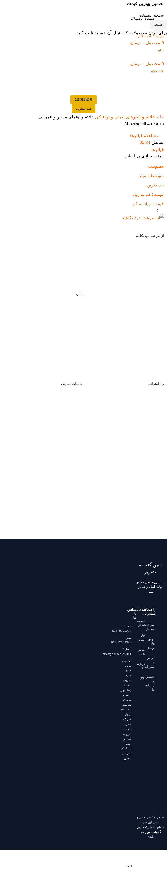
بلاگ (142, 678)
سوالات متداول (152, 627)
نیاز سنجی (142, 637)
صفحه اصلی (142, 623)
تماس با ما (142, 652)
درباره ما (142, 666)
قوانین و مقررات (152, 662)
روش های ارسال (152, 643)
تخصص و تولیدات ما (152, 683)
